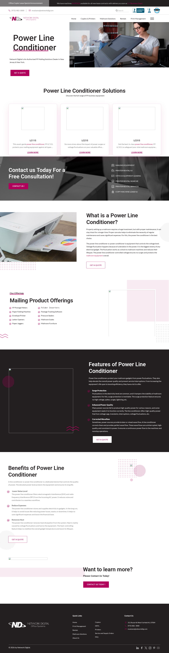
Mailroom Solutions (108, 19)
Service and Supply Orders (104, 633)
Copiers (98, 622)
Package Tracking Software (51, 312)
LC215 (85, 140)
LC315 (137, 140)
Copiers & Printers (88, 19)
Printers (98, 630)
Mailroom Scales (47, 319)
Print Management (138, 19)
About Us (76, 638)
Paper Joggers (17, 323)
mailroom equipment (94, 255)
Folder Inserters (50, 308)
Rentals (123, 19)
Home (73, 19)
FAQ (96, 637)
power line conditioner (35, 144)
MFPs (97, 626)
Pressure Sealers (47, 315)
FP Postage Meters (19, 308)
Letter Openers (18, 319)
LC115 (33, 140)
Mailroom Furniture (49, 323)
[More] (153, 19)
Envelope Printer (19, 315)
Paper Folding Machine (21, 312)
